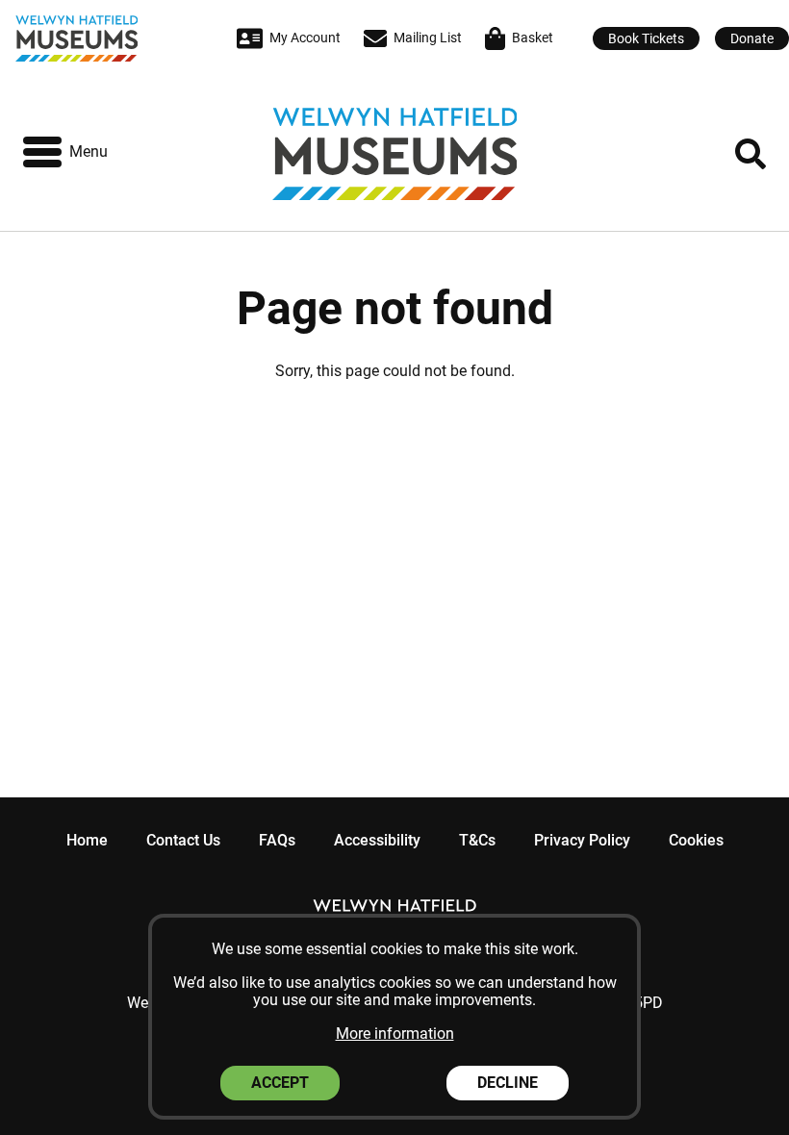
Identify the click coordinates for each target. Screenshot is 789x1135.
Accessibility (377, 840)
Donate (752, 38)
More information (395, 1033)
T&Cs (477, 840)
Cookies (696, 840)
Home (87, 840)
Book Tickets (646, 38)
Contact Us (183, 840)
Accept (280, 1082)
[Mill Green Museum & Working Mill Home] (98, 38)
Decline (507, 1082)
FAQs (277, 840)
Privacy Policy (582, 840)
